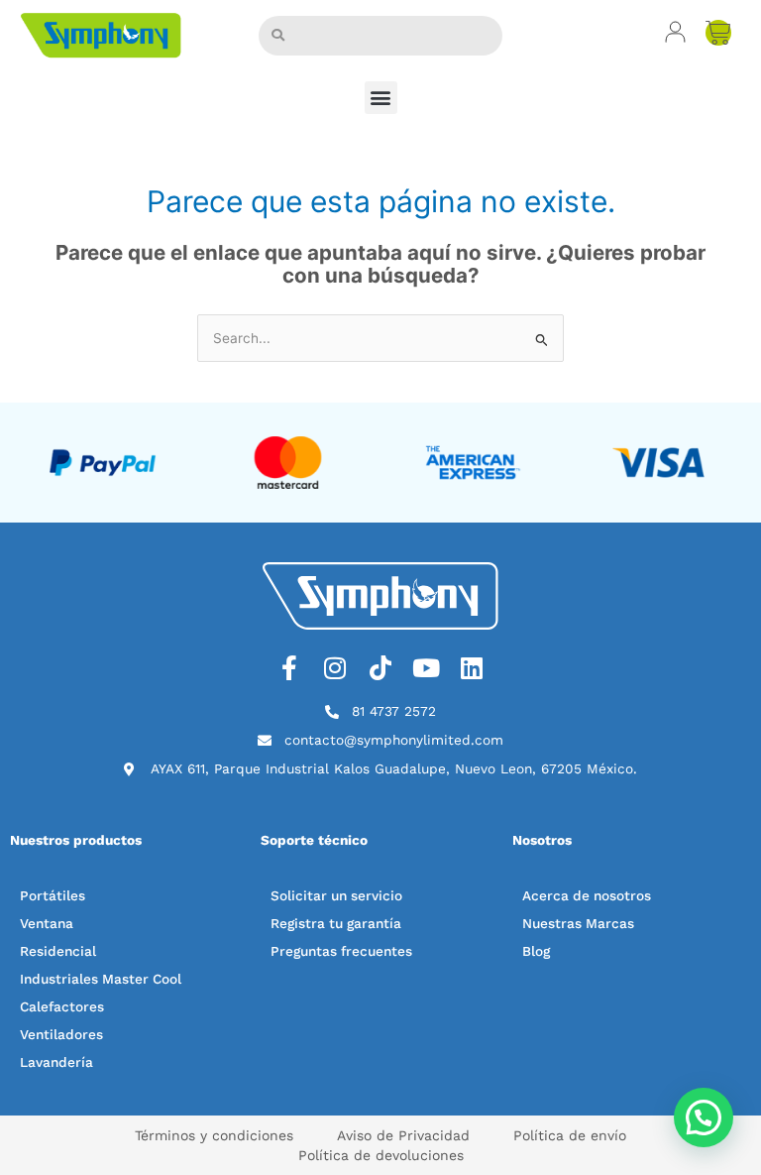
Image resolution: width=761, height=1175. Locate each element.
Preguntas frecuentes (341, 951)
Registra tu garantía (336, 923)
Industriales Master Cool (100, 979)
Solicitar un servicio (336, 895)
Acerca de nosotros (586, 895)
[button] (381, 97)
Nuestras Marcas (578, 923)
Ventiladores (61, 1034)
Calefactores (62, 1006)
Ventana (46, 923)
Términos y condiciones (214, 1135)
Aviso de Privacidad (403, 1135)
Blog (536, 951)
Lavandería (56, 1062)
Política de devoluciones (381, 1155)
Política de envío (569, 1135)
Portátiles (52, 895)
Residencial (58, 951)
